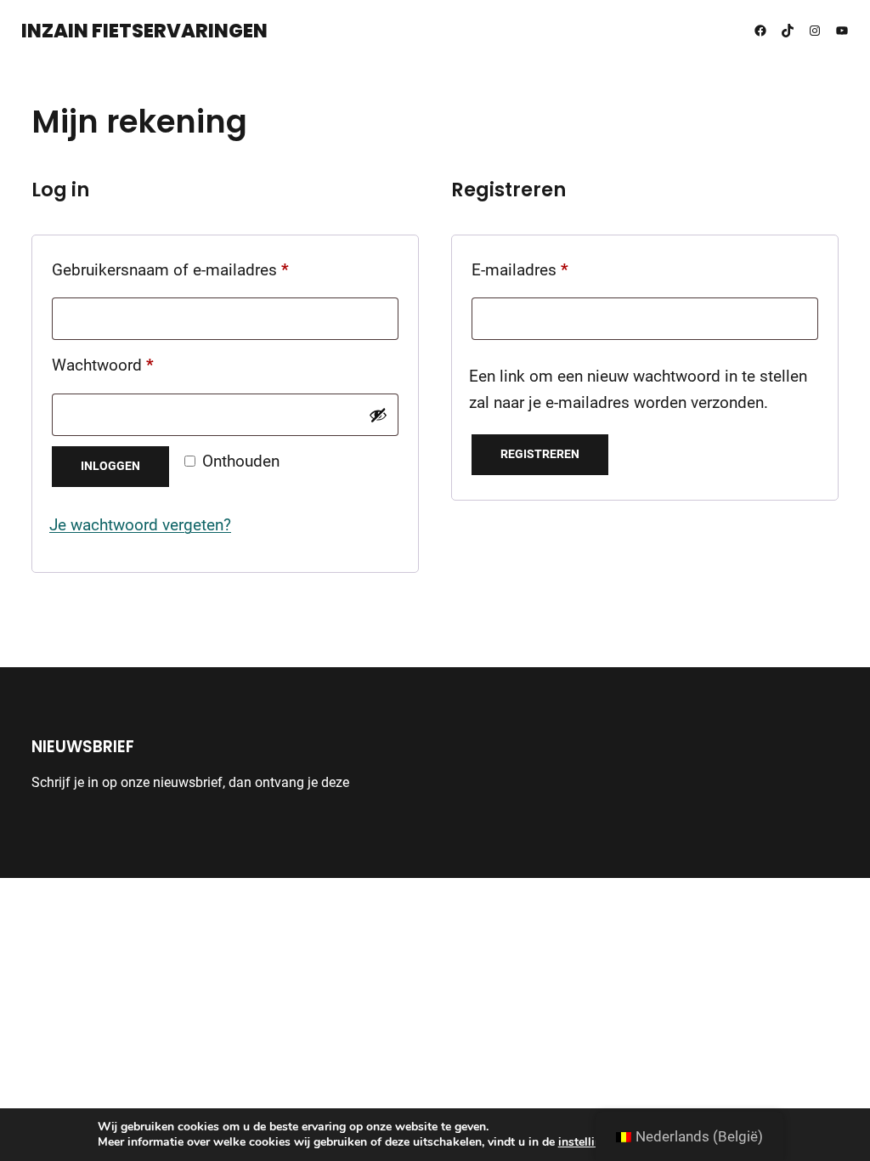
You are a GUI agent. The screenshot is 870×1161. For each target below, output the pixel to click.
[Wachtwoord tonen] (378, 414)
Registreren (539, 454)
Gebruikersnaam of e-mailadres (195, 270)
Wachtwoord (127, 365)
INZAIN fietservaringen (144, 30)
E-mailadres (545, 270)
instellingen (589, 1142)
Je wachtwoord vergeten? (140, 525)
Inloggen (110, 466)
